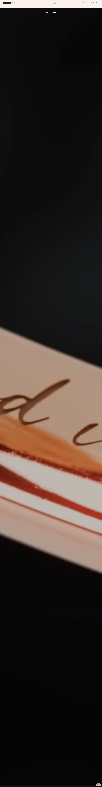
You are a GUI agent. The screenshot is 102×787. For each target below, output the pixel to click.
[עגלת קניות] (98, 3)
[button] (51, 786)
